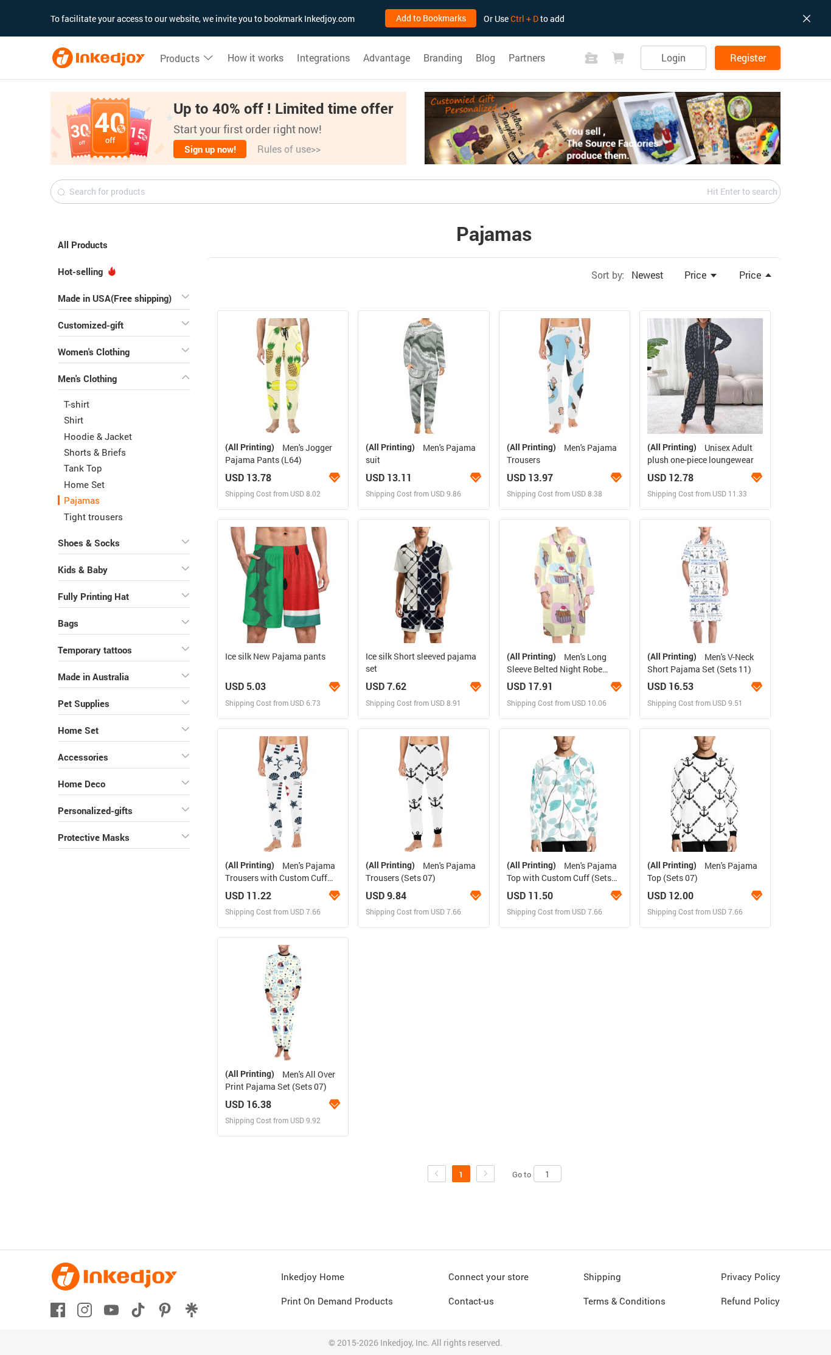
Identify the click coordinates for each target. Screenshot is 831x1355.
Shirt (73, 420)
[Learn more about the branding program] (334, 477)
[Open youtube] (111, 1309)
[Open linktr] (191, 1309)
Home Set (84, 484)
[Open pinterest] (165, 1309)
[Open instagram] (84, 1309)
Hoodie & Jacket (98, 436)
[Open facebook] (57, 1309)
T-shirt (76, 404)
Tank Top (83, 468)
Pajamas (82, 500)
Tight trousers (93, 516)
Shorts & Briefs (95, 452)
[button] (228, 128)
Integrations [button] (323, 57)
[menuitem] (124, 242)
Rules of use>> (289, 148)
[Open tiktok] (138, 1309)
